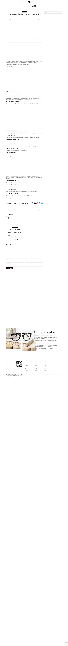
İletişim (36, 370)
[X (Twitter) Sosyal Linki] (35, 203)
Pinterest (26, 368)
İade (45, 365)
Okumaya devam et (15, 239)
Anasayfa (30, 8)
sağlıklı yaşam (9, 203)
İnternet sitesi (8, 263)
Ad (7, 259)
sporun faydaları (25, 203)
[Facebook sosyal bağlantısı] (32, 203)
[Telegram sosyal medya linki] (42, 203)
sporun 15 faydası (17, 203)
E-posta (26, 259)
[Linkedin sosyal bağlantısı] (39, 203)
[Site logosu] (30, 1)
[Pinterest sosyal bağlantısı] (37, 203)
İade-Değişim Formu (47, 368)
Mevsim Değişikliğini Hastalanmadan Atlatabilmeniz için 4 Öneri (15, 231)
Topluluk (36, 368)
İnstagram (27, 363)
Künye (36, 365)
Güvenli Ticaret (18, 369)
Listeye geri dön (24, 209)
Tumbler (26, 370)
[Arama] (6, 2)
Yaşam (34, 8)
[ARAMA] (61, 12)
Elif (15, 234)
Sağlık (38, 8)
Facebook (26, 365)
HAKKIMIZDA (38, 1)
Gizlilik (36, 363)
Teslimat (45, 363)
